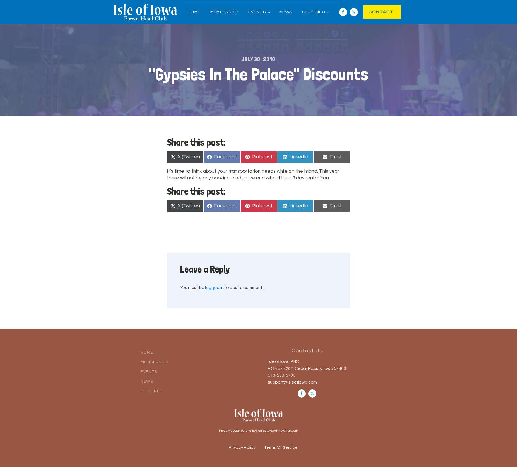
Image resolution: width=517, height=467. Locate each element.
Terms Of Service (281, 447)
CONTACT (375, 12)
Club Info (314, 12)
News (285, 12)
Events (257, 12)
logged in (214, 287)
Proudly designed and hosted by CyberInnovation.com (258, 431)
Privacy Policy (242, 447)
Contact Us (307, 350)
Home (194, 12)
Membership (224, 12)
